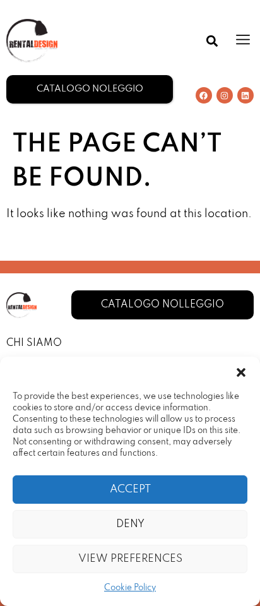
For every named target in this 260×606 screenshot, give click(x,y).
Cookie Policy (130, 588)
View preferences (130, 559)
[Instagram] (224, 95)
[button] (241, 372)
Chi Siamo (34, 343)
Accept (130, 489)
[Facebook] (204, 95)
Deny (130, 524)
